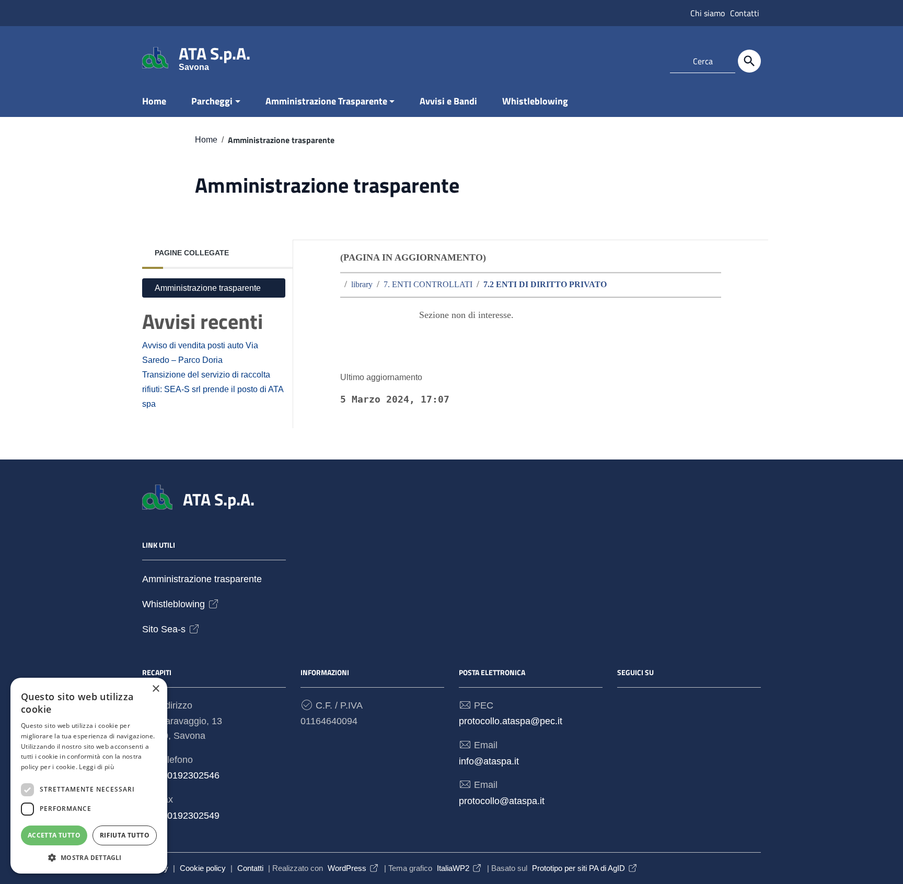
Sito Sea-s (164, 629)
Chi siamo (707, 13)
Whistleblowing (535, 101)
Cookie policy (203, 868)
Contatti (744, 13)
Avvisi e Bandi (448, 101)
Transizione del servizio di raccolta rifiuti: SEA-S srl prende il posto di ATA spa (212, 389)
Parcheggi (212, 101)
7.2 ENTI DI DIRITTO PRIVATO (545, 284)
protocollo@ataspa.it (502, 801)
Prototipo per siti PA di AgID (578, 868)
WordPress (347, 868)
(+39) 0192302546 (180, 775)
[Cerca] (749, 61)
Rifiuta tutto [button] (124, 835)
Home (154, 101)
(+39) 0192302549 (180, 815)
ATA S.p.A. (214, 55)
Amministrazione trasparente (208, 287)
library (362, 284)
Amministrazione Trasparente (326, 101)
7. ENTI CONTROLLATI (428, 284)
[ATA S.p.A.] (155, 57)
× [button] (155, 689)
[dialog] (88, 776)
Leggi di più (96, 766)
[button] (89, 857)
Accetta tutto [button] (54, 835)
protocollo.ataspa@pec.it (510, 721)
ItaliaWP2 (453, 868)
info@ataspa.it (489, 761)
